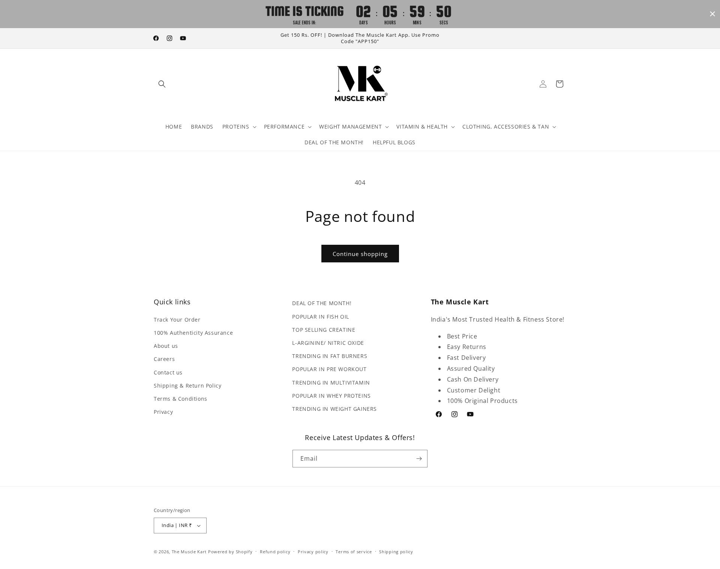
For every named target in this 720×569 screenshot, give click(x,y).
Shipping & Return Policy (187, 385)
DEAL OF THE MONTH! (321, 303)
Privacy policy (313, 551)
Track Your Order (177, 319)
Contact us (168, 372)
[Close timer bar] (713, 14)
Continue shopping (360, 254)
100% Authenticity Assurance (193, 332)
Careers (164, 358)
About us (166, 345)
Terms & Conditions (180, 398)
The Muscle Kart (189, 551)
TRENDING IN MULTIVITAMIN (331, 382)
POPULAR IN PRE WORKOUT (329, 369)
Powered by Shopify (230, 551)
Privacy (163, 411)
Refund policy (275, 551)
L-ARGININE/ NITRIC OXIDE (328, 342)
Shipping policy (396, 551)
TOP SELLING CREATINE (323, 329)
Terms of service (354, 551)
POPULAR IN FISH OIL (320, 316)
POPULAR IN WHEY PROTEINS (331, 395)
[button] (162, 84)
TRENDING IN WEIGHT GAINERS (334, 408)
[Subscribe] (419, 458)
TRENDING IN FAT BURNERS (329, 355)
